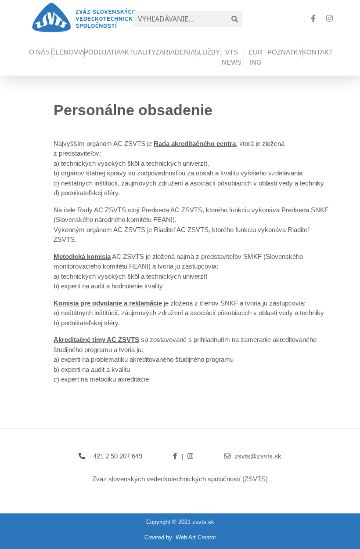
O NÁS (39, 52)
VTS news (231, 57)
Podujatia (102, 52)
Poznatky (284, 52)
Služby (207, 52)
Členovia (67, 52)
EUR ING (255, 57)
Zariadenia (175, 52)
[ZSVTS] (87, 17)
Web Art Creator (196, 537)
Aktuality (138, 52)
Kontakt (317, 52)
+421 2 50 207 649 (115, 456)
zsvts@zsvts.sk (257, 456)
